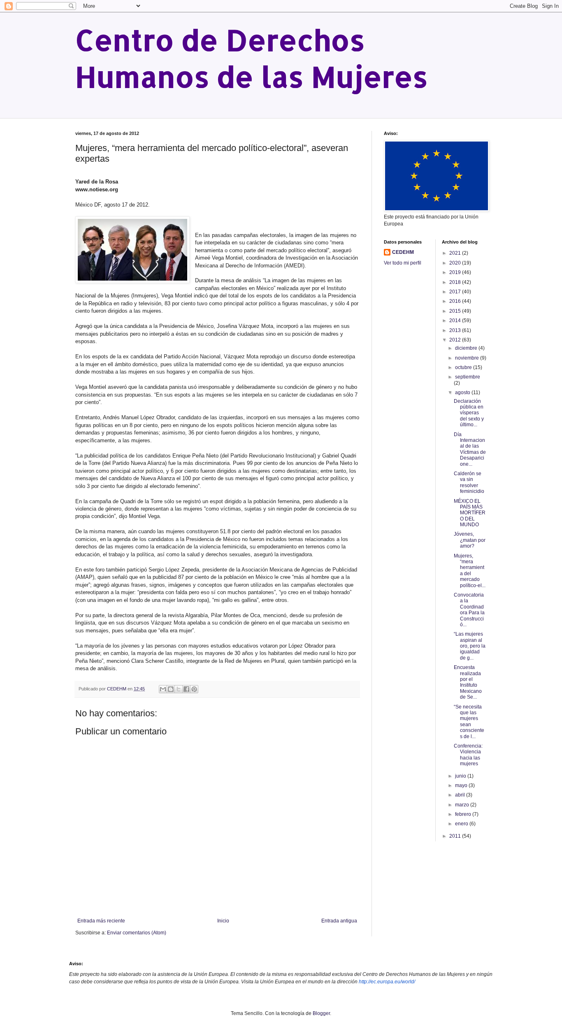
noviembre (467, 358)
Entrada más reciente (101, 921)
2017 (455, 292)
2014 (455, 320)
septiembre (467, 377)
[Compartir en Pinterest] (194, 689)
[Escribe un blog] (171, 689)
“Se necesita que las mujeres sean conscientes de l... (469, 721)
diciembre (466, 348)
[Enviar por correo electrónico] (163, 689)
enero (462, 824)
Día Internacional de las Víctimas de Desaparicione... (470, 449)
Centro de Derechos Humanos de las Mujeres (251, 58)
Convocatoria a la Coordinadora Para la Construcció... (469, 609)
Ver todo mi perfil (402, 263)
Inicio (223, 921)
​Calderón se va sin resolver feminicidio (469, 482)
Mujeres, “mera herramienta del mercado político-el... (469, 570)
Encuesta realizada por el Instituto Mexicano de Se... (468, 682)
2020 (455, 263)
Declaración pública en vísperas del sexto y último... (469, 413)
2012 (455, 340)
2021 (455, 253)
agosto (463, 392)
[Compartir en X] (178, 689)
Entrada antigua (339, 921)
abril (460, 795)
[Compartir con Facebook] (186, 689)
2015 (455, 311)
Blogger (321, 1013)
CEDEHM (403, 252)
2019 (455, 272)
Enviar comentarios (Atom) (136, 933)
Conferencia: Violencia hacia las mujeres (468, 755)
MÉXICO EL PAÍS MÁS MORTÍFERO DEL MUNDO (469, 513)
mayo (462, 785)
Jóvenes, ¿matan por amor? (469, 540)
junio (461, 776)
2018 (455, 282)
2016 (455, 301)
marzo (462, 805)
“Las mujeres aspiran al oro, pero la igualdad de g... (469, 646)
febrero (463, 814)
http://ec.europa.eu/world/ (387, 982)
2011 (455, 836)
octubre (464, 367)
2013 (455, 330)
